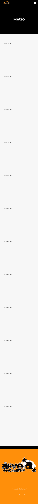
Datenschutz (22, 495)
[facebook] (14, 480)
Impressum (15, 495)
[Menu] (35, 3)
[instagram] (19, 480)
